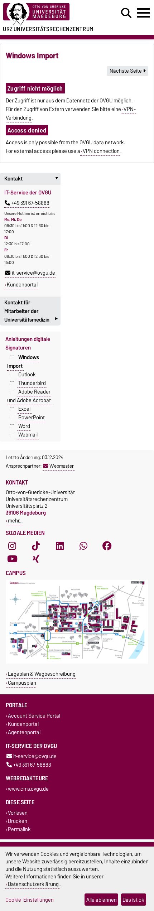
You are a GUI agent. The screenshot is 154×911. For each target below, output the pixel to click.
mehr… (15, 520)
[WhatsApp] (83, 545)
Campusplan (22, 682)
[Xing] (35, 558)
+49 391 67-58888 (30, 203)
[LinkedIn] (59, 545)
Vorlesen (18, 813)
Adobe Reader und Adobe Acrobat (29, 395)
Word (24, 425)
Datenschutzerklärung (33, 883)
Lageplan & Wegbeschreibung (42, 673)
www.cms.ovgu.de (28, 789)
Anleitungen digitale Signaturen (27, 343)
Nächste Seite (126, 71)
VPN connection (101, 151)
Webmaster (61, 466)
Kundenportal (22, 284)
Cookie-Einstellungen (29, 899)
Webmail (28, 434)
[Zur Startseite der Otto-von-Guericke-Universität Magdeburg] (47, 14)
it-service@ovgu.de (33, 273)
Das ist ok (133, 899)
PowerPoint (31, 417)
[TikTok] (35, 545)
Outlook (27, 374)
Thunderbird (32, 383)
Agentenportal (24, 732)
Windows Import (23, 361)
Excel (24, 408)
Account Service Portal (34, 716)
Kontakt (32, 178)
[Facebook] (107, 545)
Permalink (19, 829)
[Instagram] (12, 545)
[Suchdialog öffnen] (126, 13)
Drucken (17, 821)
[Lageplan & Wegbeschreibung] (77, 661)
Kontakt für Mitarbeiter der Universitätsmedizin (31, 312)
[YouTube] (12, 558)
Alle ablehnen (101, 899)
